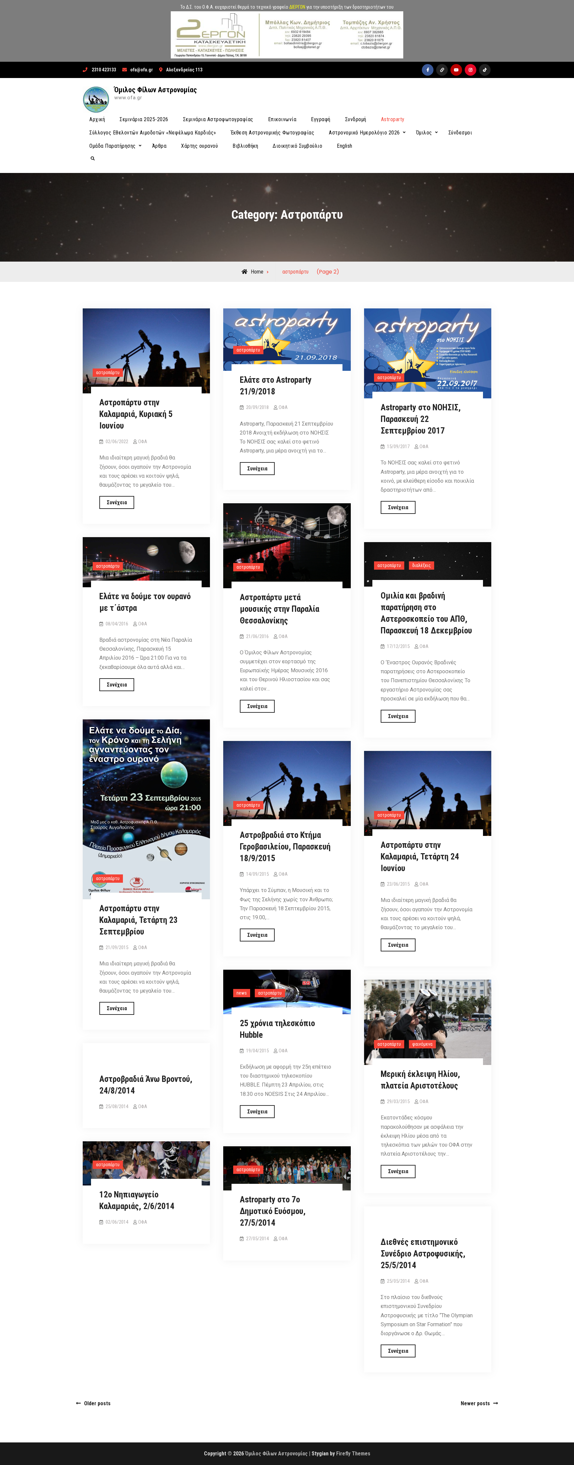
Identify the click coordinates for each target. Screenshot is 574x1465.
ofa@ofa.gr (141, 69)
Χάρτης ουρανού (199, 146)
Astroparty (393, 119)
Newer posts (475, 1403)
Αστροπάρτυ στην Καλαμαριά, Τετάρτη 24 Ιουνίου (420, 856)
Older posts (97, 1403)
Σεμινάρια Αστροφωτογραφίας (218, 119)
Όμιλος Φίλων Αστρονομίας (155, 90)
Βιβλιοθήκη (245, 146)
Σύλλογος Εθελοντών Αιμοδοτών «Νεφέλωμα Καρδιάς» (152, 132)
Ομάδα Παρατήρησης (112, 146)
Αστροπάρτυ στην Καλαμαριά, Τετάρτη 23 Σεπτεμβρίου (138, 920)
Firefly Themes (353, 1453)
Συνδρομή (355, 119)
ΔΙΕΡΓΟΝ (297, 7)
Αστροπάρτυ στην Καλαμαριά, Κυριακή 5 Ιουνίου (136, 414)
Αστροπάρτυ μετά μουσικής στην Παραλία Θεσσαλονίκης (279, 609)
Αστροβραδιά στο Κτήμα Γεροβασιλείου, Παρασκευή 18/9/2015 (285, 846)
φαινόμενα (422, 1044)
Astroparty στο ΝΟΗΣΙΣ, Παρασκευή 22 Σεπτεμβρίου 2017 (421, 419)
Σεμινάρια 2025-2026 (144, 119)
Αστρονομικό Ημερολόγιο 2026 (364, 132)
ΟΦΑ (142, 442)
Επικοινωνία (282, 119)
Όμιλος (424, 132)
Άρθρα (159, 146)
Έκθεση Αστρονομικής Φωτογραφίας (273, 132)
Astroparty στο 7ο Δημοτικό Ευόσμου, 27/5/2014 (273, 1211)
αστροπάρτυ (108, 372)
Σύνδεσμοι (460, 132)
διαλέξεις (421, 565)
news (242, 993)
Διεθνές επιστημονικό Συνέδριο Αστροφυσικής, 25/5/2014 (423, 1253)
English (344, 146)
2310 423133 (104, 69)
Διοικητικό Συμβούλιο (297, 146)
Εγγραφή (321, 119)
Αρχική (97, 119)
